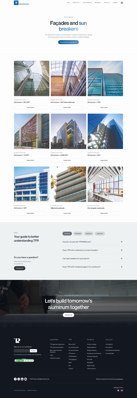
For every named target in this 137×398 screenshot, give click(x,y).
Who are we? (72, 344)
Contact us (19, 268)
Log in (51, 355)
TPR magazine (72, 359)
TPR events (71, 353)
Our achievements (73, 347)
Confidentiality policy (20, 390)
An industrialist (110, 353)
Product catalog (91, 344)
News (70, 362)
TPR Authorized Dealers (56, 347)
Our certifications (73, 350)
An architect (109, 347)
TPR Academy (72, 356)
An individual (109, 344)
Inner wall (89, 359)
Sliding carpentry (91, 350)
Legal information (32, 390)
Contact (70, 368)
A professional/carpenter (113, 350)
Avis (69, 365)
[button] (68, 2)
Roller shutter (91, 365)
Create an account (55, 358)
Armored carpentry (92, 356)
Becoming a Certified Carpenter (56, 351)
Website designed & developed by (109, 379)
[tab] (67, 233)
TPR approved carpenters (57, 344)
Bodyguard (90, 362)
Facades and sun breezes (94, 353)
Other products (91, 368)
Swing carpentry (91, 347)
